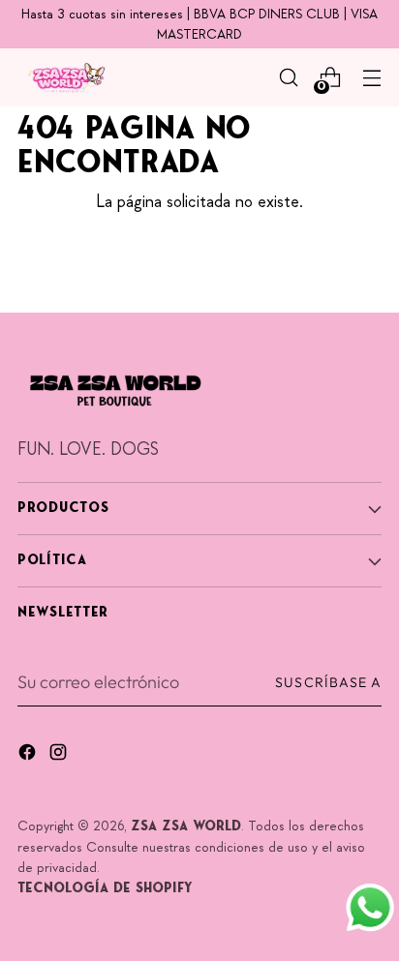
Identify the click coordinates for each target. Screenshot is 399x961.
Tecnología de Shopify (105, 889)
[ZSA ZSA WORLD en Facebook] (29, 755)
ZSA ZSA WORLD (186, 827)
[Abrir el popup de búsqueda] (288, 78)
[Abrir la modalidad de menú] (371, 78)
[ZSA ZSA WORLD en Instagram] (60, 755)
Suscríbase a (328, 682)
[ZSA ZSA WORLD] (65, 78)
